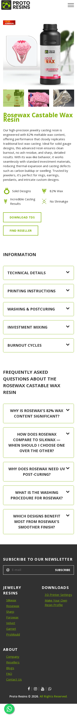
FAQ (9, 674)
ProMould (13, 634)
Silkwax (11, 600)
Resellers (13, 662)
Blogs (10, 668)
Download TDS (22, 217)
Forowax (12, 617)
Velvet (10, 623)
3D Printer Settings (58, 595)
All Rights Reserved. (54, 696)
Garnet (11, 629)
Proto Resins (18, 696)
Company (12, 656)
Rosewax (12, 606)
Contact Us (14, 679)
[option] (38, 53)
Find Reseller (21, 230)
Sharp (10, 611)
